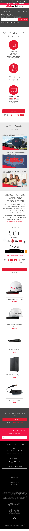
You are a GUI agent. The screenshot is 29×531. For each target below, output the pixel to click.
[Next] (24, 242)
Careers (14, 487)
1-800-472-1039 (14, 458)
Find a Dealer (14, 475)
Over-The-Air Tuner (14, 400)
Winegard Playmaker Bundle (14, 299)
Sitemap (22, 525)
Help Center (14, 480)
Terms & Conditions (14, 473)
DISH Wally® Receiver (14, 349)
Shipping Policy (14, 482)
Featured (14, 269)
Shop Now (13, 111)
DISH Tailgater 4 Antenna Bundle (14, 325)
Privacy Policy (14, 484)
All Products (14, 272)
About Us (14, 470)
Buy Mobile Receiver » (14, 221)
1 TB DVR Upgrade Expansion (14, 375)
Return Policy (14, 477)
